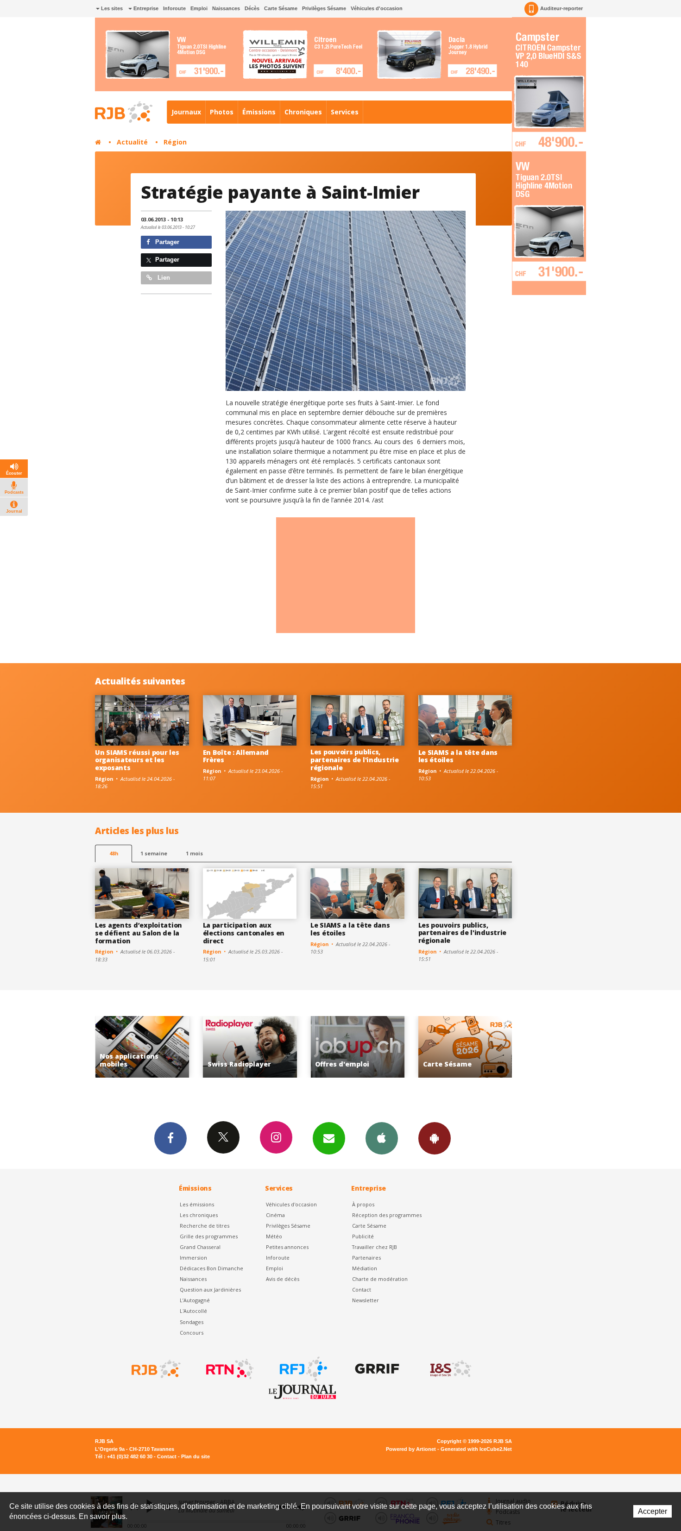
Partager (166, 241)
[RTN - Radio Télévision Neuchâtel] (229, 1369)
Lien (163, 277)
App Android (434, 1138)
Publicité (363, 1236)
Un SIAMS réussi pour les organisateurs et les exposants (137, 760)
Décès (252, 8)
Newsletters (329, 1138)
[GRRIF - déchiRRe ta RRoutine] (376, 1369)
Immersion (193, 1258)
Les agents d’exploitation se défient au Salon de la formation (138, 933)
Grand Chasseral (200, 1247)
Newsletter (365, 1300)
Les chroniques (199, 1215)
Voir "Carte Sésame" (357, 1047)
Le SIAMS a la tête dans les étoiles (458, 756)
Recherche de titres (204, 1226)
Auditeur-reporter (561, 8)
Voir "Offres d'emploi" (250, 1047)
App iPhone (382, 1138)
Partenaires (366, 1258)
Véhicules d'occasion (377, 8)
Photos (221, 111)
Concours (191, 1333)
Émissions (259, 111)
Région (175, 142)
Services (345, 111)
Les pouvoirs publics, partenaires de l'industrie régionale (354, 759)
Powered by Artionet (411, 1449)
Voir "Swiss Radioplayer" (142, 1047)
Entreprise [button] (145, 8)
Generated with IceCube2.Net (476, 1449)
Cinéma (275, 1215)
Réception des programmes (387, 1215)
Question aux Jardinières (210, 1289)
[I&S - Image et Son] (450, 1369)
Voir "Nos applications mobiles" (465, 1047)
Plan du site (195, 1456)
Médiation (364, 1268)
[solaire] (346, 301)
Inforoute (174, 8)
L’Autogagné (195, 1300)
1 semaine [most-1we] (153, 853)
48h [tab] (113, 853)
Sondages (191, 1322)
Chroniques (303, 111)
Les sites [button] (111, 8)
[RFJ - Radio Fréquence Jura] (302, 1369)
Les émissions (197, 1204)
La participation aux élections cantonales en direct (244, 933)
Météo (274, 1236)
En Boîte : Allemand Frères (236, 756)
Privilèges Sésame (324, 8)
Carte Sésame (280, 8)
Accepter (652, 1511)
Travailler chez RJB (374, 1247)
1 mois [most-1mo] (194, 853)
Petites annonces (287, 1247)
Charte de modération (380, 1279)
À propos (363, 1204)
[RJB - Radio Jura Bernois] (155, 1369)
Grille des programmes (209, 1236)
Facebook (170, 1138)
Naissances (226, 8)
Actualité (132, 142)
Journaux (186, 111)
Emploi (199, 8)
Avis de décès (282, 1279)
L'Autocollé (193, 1311)
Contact (361, 1289)
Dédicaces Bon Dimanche (211, 1268)
